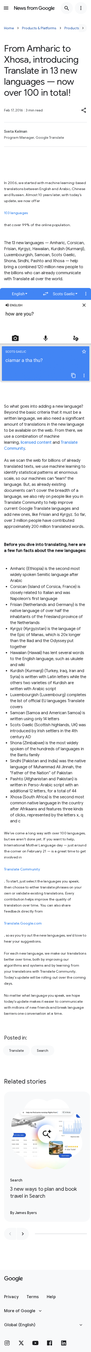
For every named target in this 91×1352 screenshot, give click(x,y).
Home (9, 28)
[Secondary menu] (81, 8)
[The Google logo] (13, 1279)
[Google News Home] (34, 8)
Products (71, 28)
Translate (16, 1050)
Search (42, 1050)
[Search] (67, 8)
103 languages (16, 213)
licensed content (36, 442)
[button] (84, 110)
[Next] (83, 28)
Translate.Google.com (23, 923)
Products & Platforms (39, 28)
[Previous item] (10, 1234)
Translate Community (22, 869)
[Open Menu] (6, 8)
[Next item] (23, 1234)
